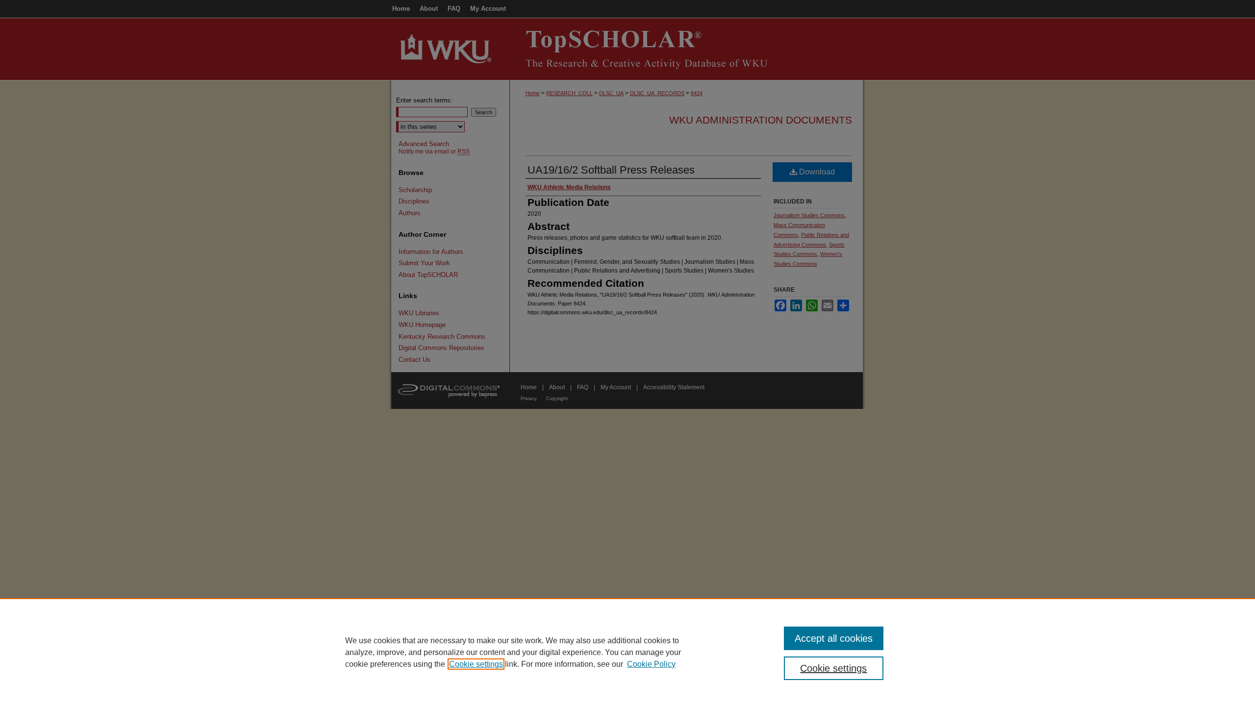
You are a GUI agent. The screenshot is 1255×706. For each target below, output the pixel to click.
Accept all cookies (834, 638)
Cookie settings (476, 664)
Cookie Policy (651, 664)
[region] (627, 652)
